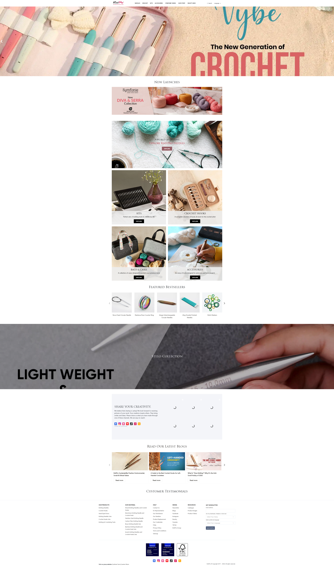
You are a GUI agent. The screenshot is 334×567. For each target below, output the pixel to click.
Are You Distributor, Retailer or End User (216, 513)
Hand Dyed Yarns (104, 513)
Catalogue (191, 508)
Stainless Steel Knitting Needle (134, 518)
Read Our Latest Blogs (167, 446)
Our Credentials (157, 522)
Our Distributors (158, 513)
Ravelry (174, 519)
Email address (209, 507)
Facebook (175, 513)
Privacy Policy (157, 528)
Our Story (181, 3)
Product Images (192, 510)
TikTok (174, 525)
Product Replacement (159, 519)
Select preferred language (212, 520)
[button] (1, 41)
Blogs (174, 510)
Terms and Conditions (159, 531)
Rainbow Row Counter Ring (144, 315)
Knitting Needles (104, 508)
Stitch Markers (212, 315)
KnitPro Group (176, 528)
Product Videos (192, 513)
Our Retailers (157, 516)
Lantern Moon (125, 564)
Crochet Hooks (103, 510)
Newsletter (175, 508)
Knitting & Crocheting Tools (107, 522)
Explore (167, 148)
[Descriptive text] (119, 480)
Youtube (175, 522)
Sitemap (155, 533)
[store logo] (118, 3)
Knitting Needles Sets (105, 516)
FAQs (154, 525)
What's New (192, 3)
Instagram (175, 516)
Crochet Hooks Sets (104, 519)
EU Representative (158, 510)
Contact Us (156, 508)
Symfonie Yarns (170, 3)
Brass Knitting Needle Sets (133, 524)
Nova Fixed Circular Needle (122, 315)
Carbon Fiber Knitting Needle (134, 521)
